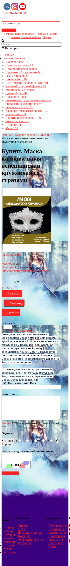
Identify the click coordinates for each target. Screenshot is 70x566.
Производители (58, 525)
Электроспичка (16, 96)
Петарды (13, 124)
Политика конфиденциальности (32, 537)
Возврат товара (9, 547)
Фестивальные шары (20, 89)
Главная (8, 33)
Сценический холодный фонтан (27, 82)
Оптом (22, 525)
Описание (8, 330)
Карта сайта (56, 543)
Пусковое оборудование (22, 72)
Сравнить (12, 312)
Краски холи (15, 114)
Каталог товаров (24, 33)
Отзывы (15, 37)
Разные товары (16, 75)
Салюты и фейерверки (23, 117)
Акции (53, 546)
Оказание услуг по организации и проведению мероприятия (28, 102)
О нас (21, 529)
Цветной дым (16, 93)
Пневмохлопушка (19, 65)
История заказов (9, 536)
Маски (11, 128)
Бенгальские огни (19, 107)
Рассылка (10, 552)
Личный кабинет (31, 37)
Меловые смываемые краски (26, 110)
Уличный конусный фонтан (25, 86)
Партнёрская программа (56, 537)
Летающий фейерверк (21, 68)
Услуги (47, 37)
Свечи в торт (16, 79)
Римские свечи (17, 121)
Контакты (24, 543)
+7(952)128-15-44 (16, 12)
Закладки (10, 541)
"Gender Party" (16, 61)
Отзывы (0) (23, 330)
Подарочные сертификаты (57, 530)
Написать (42, 271)
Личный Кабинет (9, 529)
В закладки (13, 293)
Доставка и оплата (46, 33)
